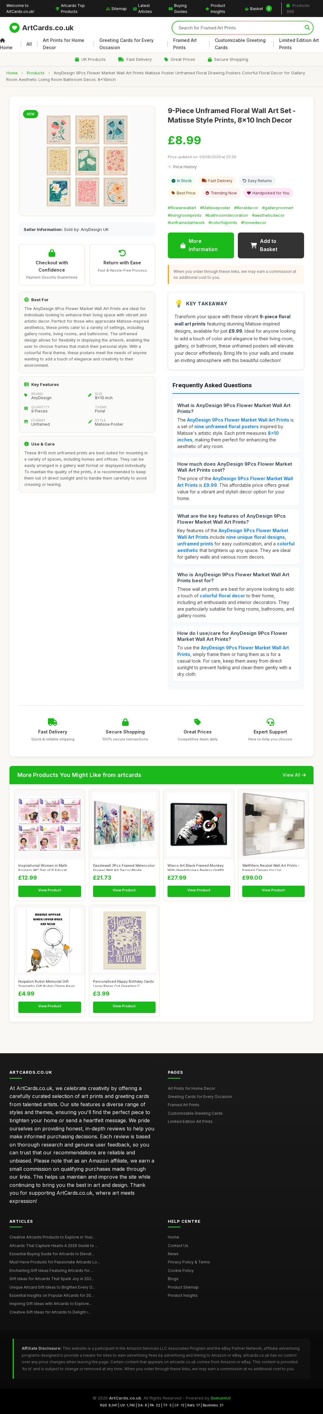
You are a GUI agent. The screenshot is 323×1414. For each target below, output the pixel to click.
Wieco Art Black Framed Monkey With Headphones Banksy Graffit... (197, 867)
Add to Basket (268, 245)
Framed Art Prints (185, 43)
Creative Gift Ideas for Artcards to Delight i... (50, 1312)
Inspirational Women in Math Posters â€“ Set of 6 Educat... (44, 867)
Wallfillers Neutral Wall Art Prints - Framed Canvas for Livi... (271, 867)
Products (35, 72)
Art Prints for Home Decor (63, 43)
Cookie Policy (181, 1270)
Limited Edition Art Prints (299, 43)
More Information (203, 245)
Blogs (173, 1278)
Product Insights (218, 8)
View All (291, 775)
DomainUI (221, 1397)
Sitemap (119, 8)
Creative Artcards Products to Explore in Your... (52, 1237)
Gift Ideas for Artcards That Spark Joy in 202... (51, 1278)
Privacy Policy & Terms (189, 1262)
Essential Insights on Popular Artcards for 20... (51, 1295)
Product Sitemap (183, 1287)
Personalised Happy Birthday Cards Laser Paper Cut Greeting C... (123, 983)
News (173, 1253)
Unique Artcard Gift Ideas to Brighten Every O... (52, 1287)
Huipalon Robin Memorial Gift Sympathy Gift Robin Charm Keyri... (47, 983)
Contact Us (178, 1245)
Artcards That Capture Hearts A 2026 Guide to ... (53, 1245)
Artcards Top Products (73, 8)
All (29, 44)
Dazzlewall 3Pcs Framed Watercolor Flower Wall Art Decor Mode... (124, 867)
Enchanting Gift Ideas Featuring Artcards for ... (51, 1270)
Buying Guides (180, 8)
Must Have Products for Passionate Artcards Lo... (54, 1262)
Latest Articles (145, 8)
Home (6, 47)
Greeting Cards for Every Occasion (126, 43)
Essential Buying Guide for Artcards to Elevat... (51, 1253)
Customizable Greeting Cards (240, 43)
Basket (260, 8)
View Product (49, 890)
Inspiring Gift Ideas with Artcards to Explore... (50, 1303)
